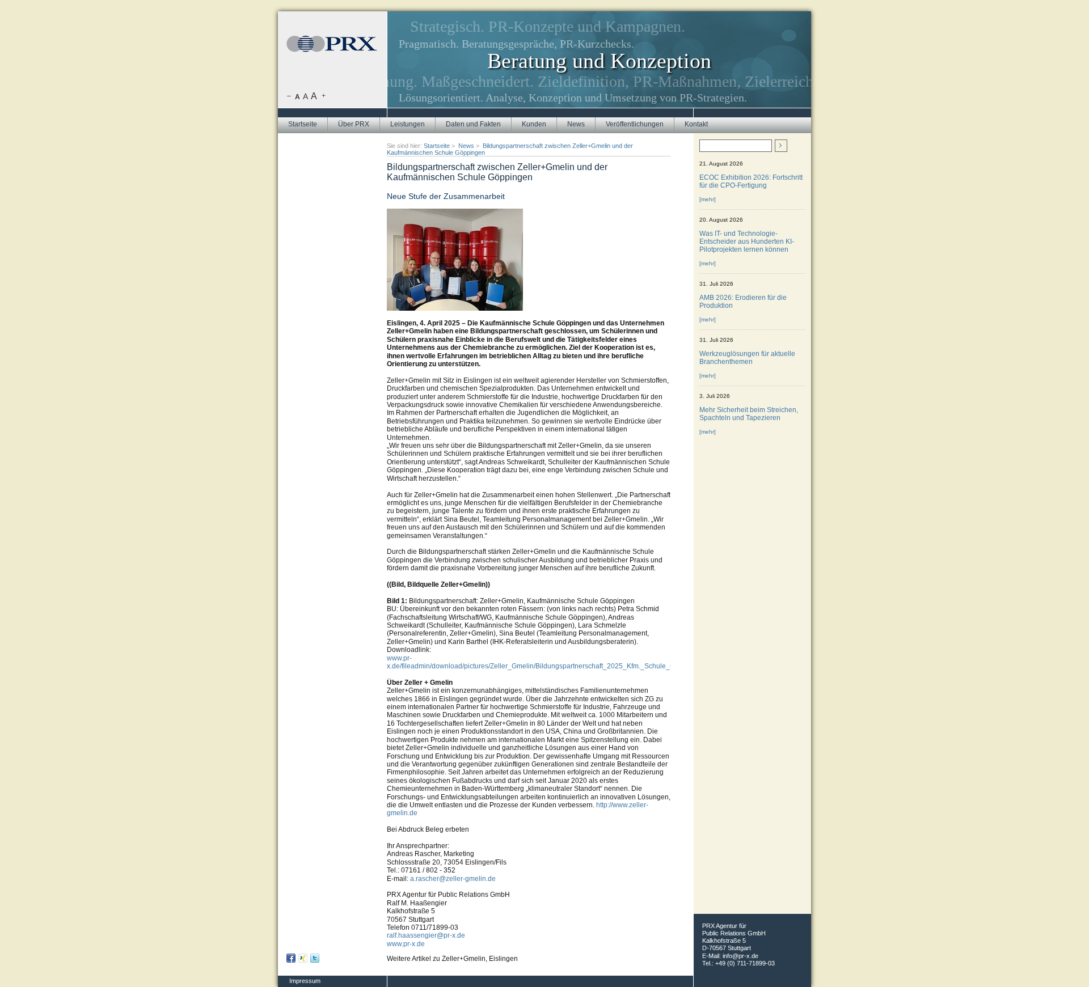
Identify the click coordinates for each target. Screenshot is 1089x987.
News (576, 124)
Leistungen (407, 124)
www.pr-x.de (406, 944)
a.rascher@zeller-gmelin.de (453, 879)
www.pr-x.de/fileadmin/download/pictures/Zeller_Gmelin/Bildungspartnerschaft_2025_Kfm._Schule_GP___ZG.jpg (549, 662)
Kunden (534, 124)
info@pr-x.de (740, 955)
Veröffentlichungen (635, 124)
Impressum (304, 980)
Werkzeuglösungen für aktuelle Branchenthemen (747, 358)
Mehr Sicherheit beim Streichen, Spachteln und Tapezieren (748, 414)
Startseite (302, 124)
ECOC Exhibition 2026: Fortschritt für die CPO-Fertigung (751, 181)
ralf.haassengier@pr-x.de (426, 935)
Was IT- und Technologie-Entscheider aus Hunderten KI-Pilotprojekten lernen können (746, 241)
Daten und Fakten (473, 124)
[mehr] (707, 199)
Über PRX (353, 124)
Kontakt (696, 124)
